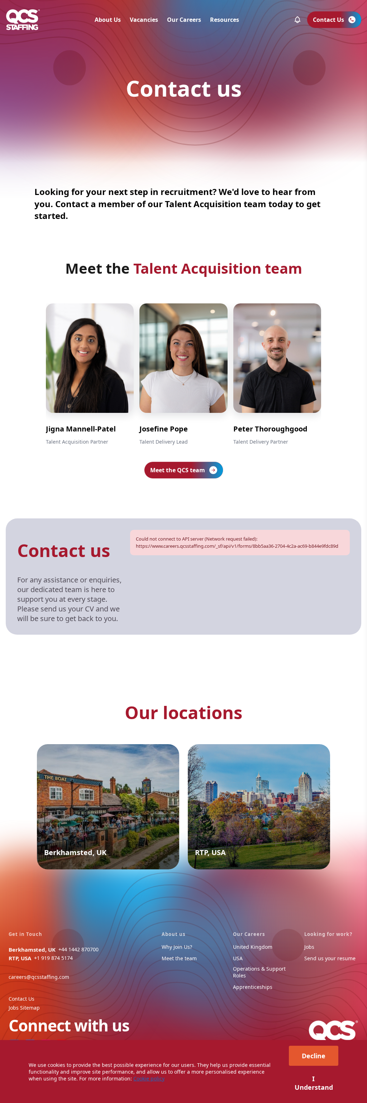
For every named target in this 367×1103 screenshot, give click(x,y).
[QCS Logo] (23, 19)
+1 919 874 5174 (53, 958)
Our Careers (184, 20)
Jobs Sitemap (24, 1007)
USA (238, 958)
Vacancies (144, 20)
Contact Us (21, 998)
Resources (224, 20)
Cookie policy (149, 1078)
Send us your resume (330, 958)
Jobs (309, 946)
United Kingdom (252, 946)
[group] (90, 374)
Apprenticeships (252, 987)
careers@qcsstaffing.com (39, 976)
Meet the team (179, 958)
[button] (297, 20)
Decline (313, 1055)
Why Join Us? (177, 946)
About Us (108, 20)
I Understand (314, 1083)
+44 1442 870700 (78, 949)
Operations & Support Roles (259, 972)
